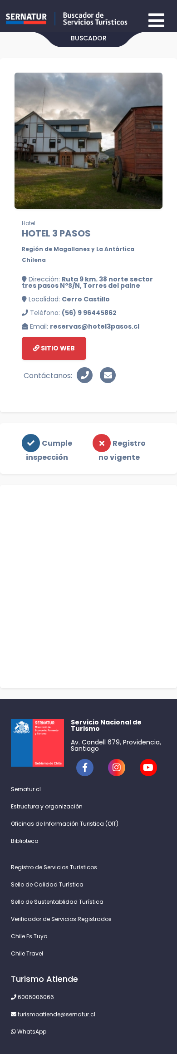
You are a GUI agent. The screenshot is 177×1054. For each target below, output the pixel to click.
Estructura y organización (47, 806)
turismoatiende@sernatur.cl (55, 1014)
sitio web (57, 348)
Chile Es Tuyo (29, 936)
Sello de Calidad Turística (47, 884)
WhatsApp (31, 1031)
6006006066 (35, 997)
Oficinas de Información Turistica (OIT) (64, 823)
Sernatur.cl (26, 789)
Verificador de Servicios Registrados (61, 919)
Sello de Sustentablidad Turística (57, 902)
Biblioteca (25, 841)
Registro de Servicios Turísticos (54, 867)
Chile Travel (27, 953)
